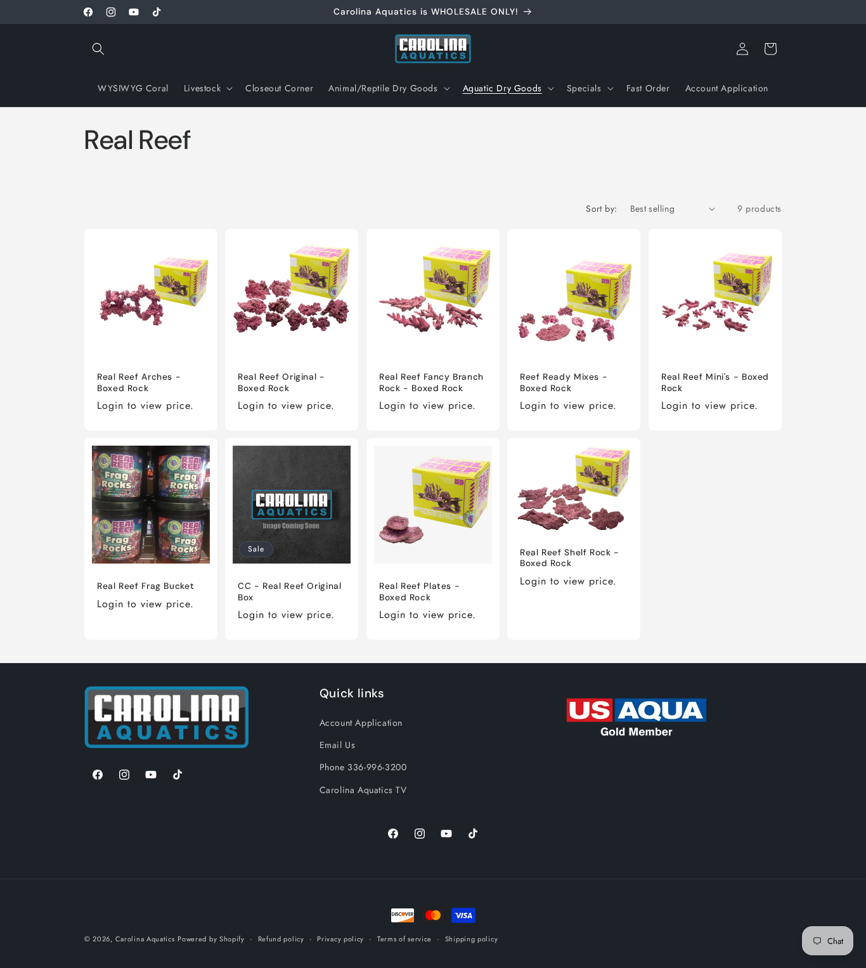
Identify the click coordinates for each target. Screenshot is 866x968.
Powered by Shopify (211, 939)
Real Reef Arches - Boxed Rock (139, 382)
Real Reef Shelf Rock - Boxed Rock (569, 558)
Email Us (338, 745)
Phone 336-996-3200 (363, 767)
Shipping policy (471, 939)
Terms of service (404, 939)
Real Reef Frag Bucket (145, 586)
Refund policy (281, 939)
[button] (98, 49)
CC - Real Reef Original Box (290, 592)
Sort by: (601, 208)
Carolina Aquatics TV (363, 790)
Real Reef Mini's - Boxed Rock (715, 382)
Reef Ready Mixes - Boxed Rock (563, 382)
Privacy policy (340, 939)
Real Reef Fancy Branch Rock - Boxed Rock (431, 382)
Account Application (361, 722)
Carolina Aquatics (145, 939)
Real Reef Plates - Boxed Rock (419, 592)
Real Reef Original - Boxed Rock (281, 382)
